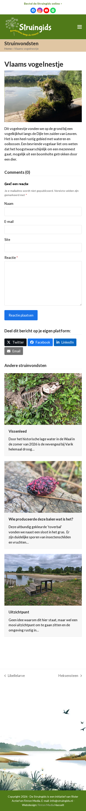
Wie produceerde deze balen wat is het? (41, 519)
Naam (8, 203)
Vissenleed (18, 431)
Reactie (11, 257)
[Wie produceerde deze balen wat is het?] (43, 486)
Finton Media (46, 805)
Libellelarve (14, 675)
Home (8, 48)
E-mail (9, 221)
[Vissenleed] (43, 398)
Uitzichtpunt (19, 612)
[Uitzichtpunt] (43, 579)
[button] (79, 27)
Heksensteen (68, 675)
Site (7, 239)
